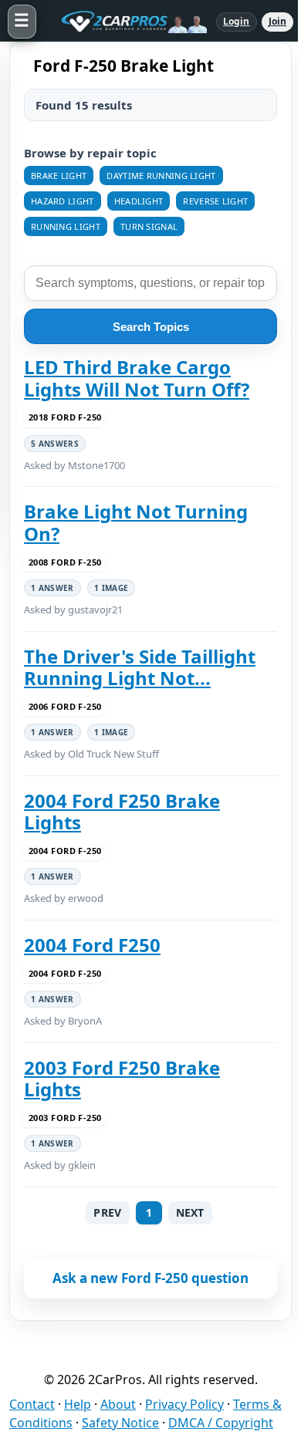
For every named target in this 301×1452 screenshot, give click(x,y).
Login (236, 21)
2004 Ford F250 (92, 945)
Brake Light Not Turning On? (136, 523)
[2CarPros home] (126, 21)
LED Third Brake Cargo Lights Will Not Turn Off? (136, 378)
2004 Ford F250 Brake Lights (122, 812)
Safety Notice (120, 1422)
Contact (32, 1404)
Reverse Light (215, 201)
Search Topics (151, 326)
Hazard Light (62, 201)
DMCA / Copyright (220, 1422)
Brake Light (58, 175)
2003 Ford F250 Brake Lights (122, 1079)
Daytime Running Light (161, 175)
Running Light (65, 226)
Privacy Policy (184, 1404)
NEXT (190, 1212)
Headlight (139, 201)
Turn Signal (149, 226)
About (118, 1404)
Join (277, 21)
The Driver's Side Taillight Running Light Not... (139, 668)
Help (77, 1404)
